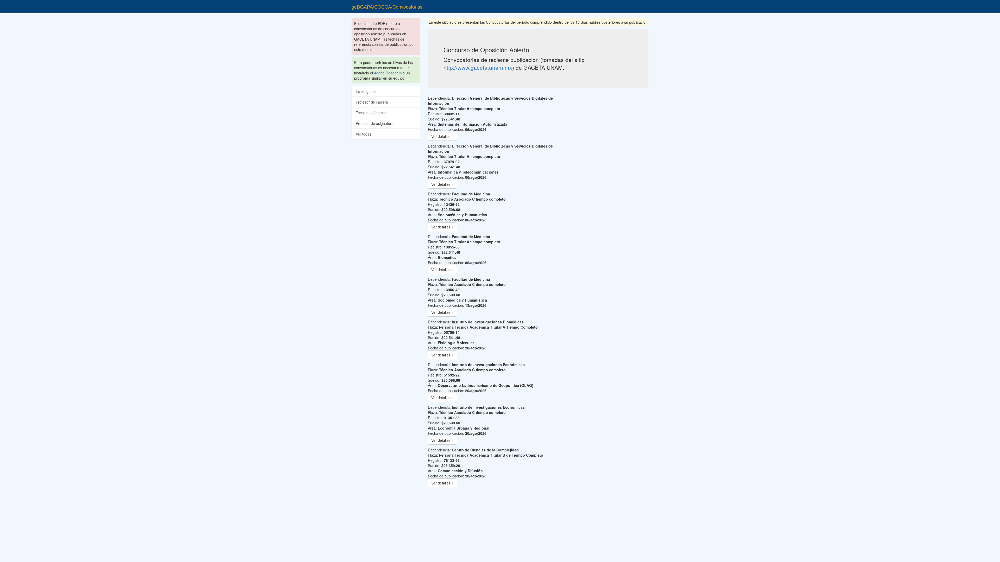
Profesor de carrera (372, 102)
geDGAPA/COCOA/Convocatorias (387, 6)
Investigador (366, 91)
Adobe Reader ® (388, 72)
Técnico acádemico (372, 112)
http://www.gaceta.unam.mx (477, 67)
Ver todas (363, 134)
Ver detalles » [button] (442, 136)
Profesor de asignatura (374, 123)
